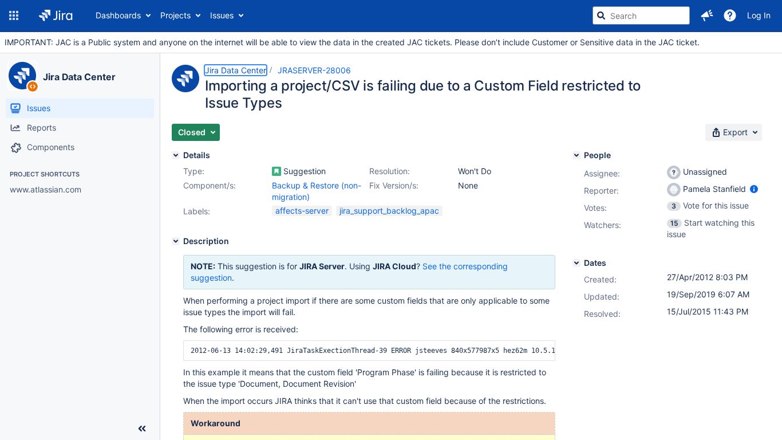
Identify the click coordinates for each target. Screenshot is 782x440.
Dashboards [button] (118, 15)
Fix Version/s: (393, 185)
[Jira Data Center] (22, 75)
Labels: (196, 211)
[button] (14, 15)
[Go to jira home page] (55, 15)
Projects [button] (175, 15)
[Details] (176, 155)
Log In (759, 15)
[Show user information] (754, 189)
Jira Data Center (79, 76)
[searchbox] (641, 15)
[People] (576, 155)
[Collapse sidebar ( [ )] (142, 428)
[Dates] (576, 263)
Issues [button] (222, 15)
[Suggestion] (276, 171)
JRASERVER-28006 (314, 70)
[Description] (176, 241)
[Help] (730, 15)
